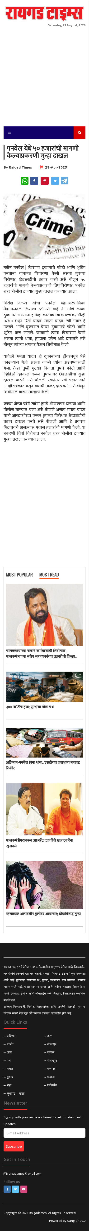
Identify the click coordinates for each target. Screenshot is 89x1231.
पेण (9, 1060)
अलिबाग (11, 1035)
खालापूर (51, 1044)
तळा (9, 1052)
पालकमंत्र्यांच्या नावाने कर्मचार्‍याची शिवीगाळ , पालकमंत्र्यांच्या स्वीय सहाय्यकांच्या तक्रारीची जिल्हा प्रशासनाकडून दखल (40, 654)
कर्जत (10, 1044)
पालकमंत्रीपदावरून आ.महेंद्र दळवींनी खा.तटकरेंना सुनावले (39, 843)
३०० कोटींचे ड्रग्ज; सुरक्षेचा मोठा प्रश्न (30, 707)
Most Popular (19, 575)
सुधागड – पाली (15, 1093)
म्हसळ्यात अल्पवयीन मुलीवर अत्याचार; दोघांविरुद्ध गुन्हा (43, 914)
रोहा (9, 1085)
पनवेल (50, 1052)
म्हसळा (51, 1077)
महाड (10, 1068)
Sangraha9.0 (76, 1220)
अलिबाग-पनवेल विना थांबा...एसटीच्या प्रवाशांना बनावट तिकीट (43, 765)
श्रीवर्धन (52, 1085)
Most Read (49, 575)
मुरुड (10, 1077)
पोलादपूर (52, 1060)
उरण (49, 1035)
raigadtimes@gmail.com (24, 1173)
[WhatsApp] (24, 181)
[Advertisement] (44, 74)
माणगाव (51, 1068)
